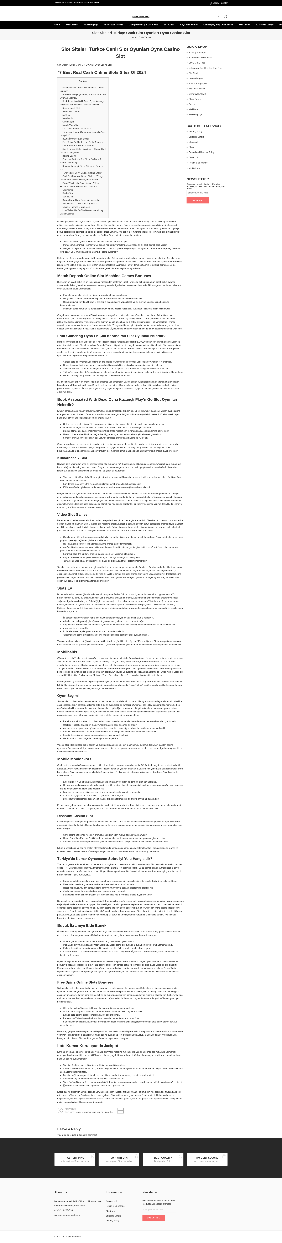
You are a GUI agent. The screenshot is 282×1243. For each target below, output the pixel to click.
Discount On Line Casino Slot (76, 128)
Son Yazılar (67, 197)
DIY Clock (169, 25)
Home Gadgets (196, 78)
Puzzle (192, 104)
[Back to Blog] (120, 1110)
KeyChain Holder (189, 25)
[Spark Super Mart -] (141, 17)
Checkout (193, 142)
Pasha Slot (67, 193)
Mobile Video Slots (71, 125)
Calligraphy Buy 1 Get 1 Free (143, 25)
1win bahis (177, 329)
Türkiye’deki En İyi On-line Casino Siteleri (82, 173)
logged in (74, 1135)
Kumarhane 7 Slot (71, 108)
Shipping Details (196, 137)
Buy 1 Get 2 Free (197, 63)
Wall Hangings (90, 25)
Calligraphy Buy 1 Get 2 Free (218, 25)
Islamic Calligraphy (198, 83)
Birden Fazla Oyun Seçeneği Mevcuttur (81, 200)
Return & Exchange (198, 163)
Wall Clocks (72, 25)
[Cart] (219, 17)
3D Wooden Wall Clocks (200, 57)
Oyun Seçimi (68, 122)
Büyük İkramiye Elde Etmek (75, 139)
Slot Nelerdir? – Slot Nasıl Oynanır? (79, 203)
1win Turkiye (145, 37)
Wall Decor (244, 25)
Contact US (194, 168)
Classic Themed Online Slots (76, 207)
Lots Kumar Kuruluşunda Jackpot (78, 145)
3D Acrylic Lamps (264, 25)
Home (133, 37)
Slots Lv (66, 115)
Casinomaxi (68, 190)
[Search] (226, 17)
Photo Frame (195, 99)
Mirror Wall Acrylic (113, 25)
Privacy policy (195, 131)
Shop (57, 25)
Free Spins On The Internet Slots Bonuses (82, 142)
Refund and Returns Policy (201, 152)
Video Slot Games (71, 111)
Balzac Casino (69, 156)
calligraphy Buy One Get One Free (205, 68)
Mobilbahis (67, 118)
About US (193, 157)
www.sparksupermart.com (67, 1215)
